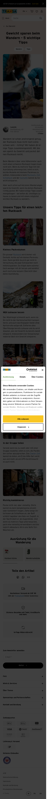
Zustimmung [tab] (8, 377)
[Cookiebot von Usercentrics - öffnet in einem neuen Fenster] (27, 370)
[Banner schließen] (42, 370)
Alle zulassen (23, 419)
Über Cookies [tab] (37, 377)
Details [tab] (23, 377)
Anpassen (21, 427)
